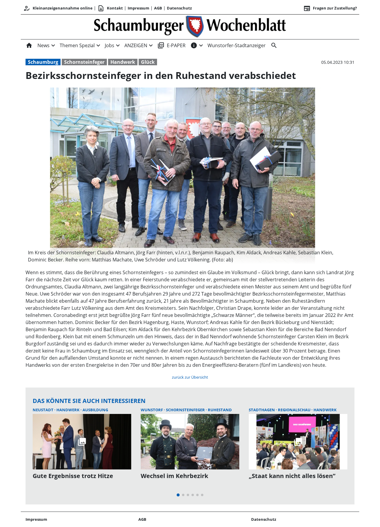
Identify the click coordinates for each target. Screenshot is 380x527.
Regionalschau (294, 409)
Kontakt (110, 8)
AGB (158, 8)
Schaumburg (43, 62)
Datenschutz (179, 8)
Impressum (138, 8)
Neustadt (43, 409)
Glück (148, 62)
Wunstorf (152, 409)
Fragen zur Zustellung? (330, 8)
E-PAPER (171, 45)
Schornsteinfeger (84, 62)
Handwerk (122, 62)
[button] (183, 256)
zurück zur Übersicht (190, 377)
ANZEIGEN (135, 45)
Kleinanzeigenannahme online (58, 8)
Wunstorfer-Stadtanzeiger (237, 45)
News (43, 45)
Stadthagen (262, 409)
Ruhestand (220, 409)
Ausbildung (95, 409)
